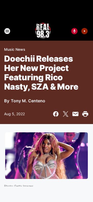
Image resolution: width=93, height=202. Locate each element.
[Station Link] (43, 31)
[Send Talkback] (74, 31)
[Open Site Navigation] (7, 31)
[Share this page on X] (65, 114)
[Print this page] (85, 114)
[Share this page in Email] (75, 114)
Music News (14, 49)
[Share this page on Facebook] (55, 114)
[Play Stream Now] (84, 31)
